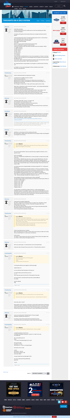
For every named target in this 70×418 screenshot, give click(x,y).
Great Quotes (63, 66)
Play (63, 22)
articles (10, 400)
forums (26, 6)
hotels (21, 6)
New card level (58, 58)
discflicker (7, 111)
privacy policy (59, 400)
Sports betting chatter (60, 55)
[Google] (65, 402)
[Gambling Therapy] (7, 410)
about (48, 400)
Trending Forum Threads (59, 49)
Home (38, 20)
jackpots (36, 6)
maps (45, 400)
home (5, 400)
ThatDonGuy (8, 73)
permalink (48, 26)
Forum (42, 20)
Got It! (54, 416)
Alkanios (7, 26)
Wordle (59, 52)
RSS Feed (6, 372)
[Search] (64, 6)
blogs (24, 8)
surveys (41, 6)
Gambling (48, 20)
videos (51, 6)
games (31, 6)
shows (16, 8)
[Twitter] (59, 402)
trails (20, 8)
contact (53, 400)
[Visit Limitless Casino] (13, 389)
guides (46, 6)
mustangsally (8, 253)
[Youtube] (62, 402)
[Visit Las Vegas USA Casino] (35, 389)
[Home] (12, 7)
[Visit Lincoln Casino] (56, 389)
